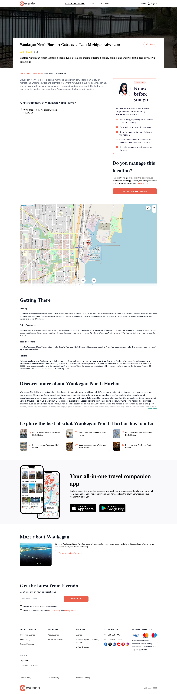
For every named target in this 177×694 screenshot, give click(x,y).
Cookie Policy (54, 611)
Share (152, 44)
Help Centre (25, 661)
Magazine (105, 3)
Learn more (143, 183)
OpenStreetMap (28, 205)
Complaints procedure (29, 665)
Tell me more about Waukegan (71, 553)
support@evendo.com (113, 639)
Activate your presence (135, 191)
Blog (93, 3)
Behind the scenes (55, 639)
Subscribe (76, 599)
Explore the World (75, 3)
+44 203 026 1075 (112, 635)
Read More (152, 408)
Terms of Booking (83, 678)
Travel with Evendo (27, 635)
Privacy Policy (69, 611)
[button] (88, 243)
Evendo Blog (25, 639)
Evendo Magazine (27, 644)
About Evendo (53, 635)
